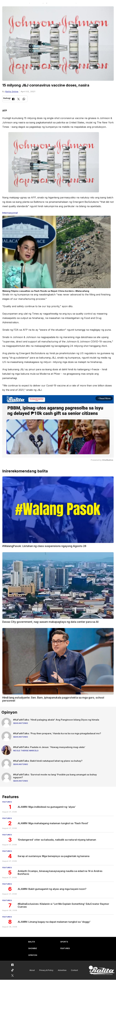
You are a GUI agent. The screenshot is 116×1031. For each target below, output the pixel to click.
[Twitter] (18, 99)
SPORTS (64, 942)
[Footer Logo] (101, 970)
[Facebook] (13, 99)
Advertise (62, 970)
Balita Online (11, 91)
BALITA (31, 942)
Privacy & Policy (46, 970)
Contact (74, 970)
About (32, 970)
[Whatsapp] (24, 99)
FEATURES (65, 948)
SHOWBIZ (32, 948)
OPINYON (32, 955)
